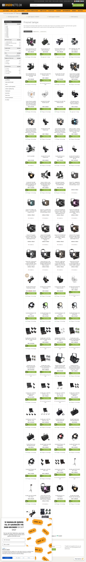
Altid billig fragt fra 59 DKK (13, 16)
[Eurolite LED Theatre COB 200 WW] (60, 305)
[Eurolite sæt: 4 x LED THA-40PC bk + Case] (30, 411)
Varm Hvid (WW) (9, 45)
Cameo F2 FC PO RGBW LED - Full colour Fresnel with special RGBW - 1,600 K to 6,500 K (59, 236)
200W (7, 31)
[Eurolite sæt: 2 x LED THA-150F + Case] (45, 462)
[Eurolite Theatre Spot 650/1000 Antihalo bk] (74, 411)
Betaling (61, 1)
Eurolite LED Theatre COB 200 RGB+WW (45, 313)
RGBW (7, 44)
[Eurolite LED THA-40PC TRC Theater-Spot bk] (60, 94)
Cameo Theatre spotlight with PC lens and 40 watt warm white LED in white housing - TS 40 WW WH (31, 103)
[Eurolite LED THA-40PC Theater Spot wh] (45, 94)
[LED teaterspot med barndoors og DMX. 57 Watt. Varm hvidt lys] (74, 94)
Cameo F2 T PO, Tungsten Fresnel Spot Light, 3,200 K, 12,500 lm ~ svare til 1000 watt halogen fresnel (74, 236)
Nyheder (8, 60)
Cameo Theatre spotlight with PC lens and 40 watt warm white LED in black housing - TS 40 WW (75, 75)
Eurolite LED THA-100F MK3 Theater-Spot (45, 287)
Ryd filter (18, 24)
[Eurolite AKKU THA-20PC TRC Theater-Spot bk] (60, 66)
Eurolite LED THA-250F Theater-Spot (45, 157)
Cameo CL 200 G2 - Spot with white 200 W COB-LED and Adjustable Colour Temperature (45, 184)
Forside (46, 1)
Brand (50, 1)
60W (7, 27)
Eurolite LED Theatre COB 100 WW (74, 445)
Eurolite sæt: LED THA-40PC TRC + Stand (30, 496)
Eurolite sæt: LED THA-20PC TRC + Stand (74, 470)
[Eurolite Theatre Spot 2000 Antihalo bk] (45, 436)
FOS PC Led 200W (30, 156)
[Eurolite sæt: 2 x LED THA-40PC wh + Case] (60, 385)
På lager (7, 63)
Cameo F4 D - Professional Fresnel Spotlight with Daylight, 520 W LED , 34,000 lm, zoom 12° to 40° (30, 263)
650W (7, 35)
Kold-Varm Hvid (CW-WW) (11, 43)
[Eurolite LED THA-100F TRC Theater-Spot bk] (60, 279)
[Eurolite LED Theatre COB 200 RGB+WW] (45, 305)
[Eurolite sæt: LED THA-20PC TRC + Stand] (74, 462)
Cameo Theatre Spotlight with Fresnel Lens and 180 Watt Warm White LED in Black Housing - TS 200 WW (60, 130)
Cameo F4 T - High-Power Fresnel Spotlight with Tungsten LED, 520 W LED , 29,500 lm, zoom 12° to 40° (60, 263)
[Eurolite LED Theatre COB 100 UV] (30, 305)
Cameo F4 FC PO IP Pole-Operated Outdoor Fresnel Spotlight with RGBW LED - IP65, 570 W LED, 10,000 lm (45, 497)
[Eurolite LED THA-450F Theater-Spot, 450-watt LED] (74, 488)
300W (7, 33)
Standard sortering (28, 31)
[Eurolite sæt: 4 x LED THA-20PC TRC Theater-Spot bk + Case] (45, 330)
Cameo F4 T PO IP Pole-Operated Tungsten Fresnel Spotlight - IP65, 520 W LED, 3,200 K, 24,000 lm (74, 263)
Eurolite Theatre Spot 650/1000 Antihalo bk (74, 420)
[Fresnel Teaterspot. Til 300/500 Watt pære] (45, 41)
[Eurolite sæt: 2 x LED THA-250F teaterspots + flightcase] (30, 385)
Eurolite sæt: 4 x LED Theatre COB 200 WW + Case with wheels (31, 367)
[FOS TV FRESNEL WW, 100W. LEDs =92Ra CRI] (74, 41)
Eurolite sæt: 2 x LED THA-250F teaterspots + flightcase (31, 394)
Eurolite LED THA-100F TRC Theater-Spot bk (60, 287)
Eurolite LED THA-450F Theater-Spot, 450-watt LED (74, 496)
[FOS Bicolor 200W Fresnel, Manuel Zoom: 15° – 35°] (60, 41)
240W (7, 32)
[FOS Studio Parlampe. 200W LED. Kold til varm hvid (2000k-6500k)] (60, 175)
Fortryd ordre (67, 1)
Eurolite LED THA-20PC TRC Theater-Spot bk (45, 74)
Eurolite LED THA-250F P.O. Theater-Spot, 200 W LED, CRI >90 (74, 157)
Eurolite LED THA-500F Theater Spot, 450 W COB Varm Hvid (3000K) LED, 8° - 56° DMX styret (31, 184)
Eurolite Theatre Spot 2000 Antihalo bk (45, 445)
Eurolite (7, 70)
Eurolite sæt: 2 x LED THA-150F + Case (45, 470)
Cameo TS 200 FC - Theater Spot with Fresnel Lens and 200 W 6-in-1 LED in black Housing (74, 130)
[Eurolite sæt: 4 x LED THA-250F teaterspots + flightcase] (74, 385)
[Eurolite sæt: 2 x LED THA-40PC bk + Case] (45, 385)
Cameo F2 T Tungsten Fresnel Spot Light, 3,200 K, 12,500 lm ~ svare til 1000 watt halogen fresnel (31, 236)
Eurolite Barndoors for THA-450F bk (59, 496)
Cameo (7, 68)
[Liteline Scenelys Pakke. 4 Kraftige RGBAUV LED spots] (45, 513)
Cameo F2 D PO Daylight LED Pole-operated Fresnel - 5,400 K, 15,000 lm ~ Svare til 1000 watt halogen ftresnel (45, 237)
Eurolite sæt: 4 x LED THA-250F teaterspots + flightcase (74, 394)
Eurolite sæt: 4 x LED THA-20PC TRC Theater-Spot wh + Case (60, 339)
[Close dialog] (50, 520)
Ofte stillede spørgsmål (39, 1)
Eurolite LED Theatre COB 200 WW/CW (74, 313)
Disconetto (11, 13)
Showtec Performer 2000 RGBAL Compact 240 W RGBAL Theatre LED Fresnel (60, 367)
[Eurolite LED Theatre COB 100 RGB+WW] (60, 436)
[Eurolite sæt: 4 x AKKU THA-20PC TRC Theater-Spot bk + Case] (30, 330)
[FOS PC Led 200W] (30, 148)
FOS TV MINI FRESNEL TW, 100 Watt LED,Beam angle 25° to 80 (31, 75)
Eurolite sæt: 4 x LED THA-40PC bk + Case (31, 420)
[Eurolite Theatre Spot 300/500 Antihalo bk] (60, 411)
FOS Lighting (8, 71)
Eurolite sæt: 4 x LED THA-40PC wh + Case (45, 420)
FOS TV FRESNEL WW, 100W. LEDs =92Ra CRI (74, 49)
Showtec (8, 73)
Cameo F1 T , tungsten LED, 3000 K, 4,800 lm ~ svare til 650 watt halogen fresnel (45, 211)
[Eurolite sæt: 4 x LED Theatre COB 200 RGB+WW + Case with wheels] (74, 330)
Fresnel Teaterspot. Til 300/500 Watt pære (45, 49)
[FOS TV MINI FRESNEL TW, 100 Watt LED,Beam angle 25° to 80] (30, 66)
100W (7, 28)
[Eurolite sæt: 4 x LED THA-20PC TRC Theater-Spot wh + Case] (60, 330)
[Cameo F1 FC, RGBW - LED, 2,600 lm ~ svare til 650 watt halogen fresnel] (30, 202)
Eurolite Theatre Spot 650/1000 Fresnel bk (31, 445)
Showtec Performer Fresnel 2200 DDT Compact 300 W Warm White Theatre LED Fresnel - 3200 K (74, 367)
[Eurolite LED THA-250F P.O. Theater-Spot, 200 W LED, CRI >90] (74, 148)
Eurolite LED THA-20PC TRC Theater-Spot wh (74, 287)
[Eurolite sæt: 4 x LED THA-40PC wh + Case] (45, 411)
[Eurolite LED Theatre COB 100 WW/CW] (30, 462)
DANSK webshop (74, 16)
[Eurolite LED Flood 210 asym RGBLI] (60, 148)
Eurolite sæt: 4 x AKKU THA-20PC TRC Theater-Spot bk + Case (30, 339)
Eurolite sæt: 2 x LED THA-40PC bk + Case (45, 393)
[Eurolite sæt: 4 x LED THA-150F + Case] (60, 462)
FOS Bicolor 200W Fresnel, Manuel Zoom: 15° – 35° (60, 49)
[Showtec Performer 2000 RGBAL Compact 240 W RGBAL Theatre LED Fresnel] (60, 358)
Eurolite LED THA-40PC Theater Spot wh (45, 102)
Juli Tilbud (6, 10)
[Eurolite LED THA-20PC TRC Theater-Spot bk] (45, 66)
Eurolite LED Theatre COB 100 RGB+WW (60, 445)
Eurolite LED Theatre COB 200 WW (60, 313)
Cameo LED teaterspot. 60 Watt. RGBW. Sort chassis (31, 49)
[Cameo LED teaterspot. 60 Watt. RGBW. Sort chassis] (30, 41)
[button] (4, 548)
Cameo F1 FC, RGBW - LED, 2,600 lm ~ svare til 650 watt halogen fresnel (30, 211)
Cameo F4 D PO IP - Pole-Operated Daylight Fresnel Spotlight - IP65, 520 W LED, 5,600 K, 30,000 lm (45, 263)
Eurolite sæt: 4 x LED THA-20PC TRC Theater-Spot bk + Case (45, 339)
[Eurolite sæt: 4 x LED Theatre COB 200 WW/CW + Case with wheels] (45, 358)
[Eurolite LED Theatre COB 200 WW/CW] (74, 305)
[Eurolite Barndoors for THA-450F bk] (60, 488)
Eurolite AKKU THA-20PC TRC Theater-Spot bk (60, 74)
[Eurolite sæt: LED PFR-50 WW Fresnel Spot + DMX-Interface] (30, 513)
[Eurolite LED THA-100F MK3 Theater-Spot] (45, 279)
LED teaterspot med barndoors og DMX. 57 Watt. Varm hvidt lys (74, 102)
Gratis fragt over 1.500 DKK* (33, 16)
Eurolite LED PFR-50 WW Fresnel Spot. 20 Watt (31, 287)
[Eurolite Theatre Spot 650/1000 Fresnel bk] (30, 436)
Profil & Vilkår (55, 1)
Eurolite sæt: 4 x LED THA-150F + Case (60, 470)
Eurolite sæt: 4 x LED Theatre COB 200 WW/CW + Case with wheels (45, 367)
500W (7, 34)
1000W (7, 37)
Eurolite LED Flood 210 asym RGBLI (60, 157)
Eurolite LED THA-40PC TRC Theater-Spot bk (60, 102)
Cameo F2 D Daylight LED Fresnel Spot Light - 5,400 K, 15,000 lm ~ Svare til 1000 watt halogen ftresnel (60, 211)
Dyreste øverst (43, 31)
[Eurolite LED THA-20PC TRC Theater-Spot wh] (74, 279)
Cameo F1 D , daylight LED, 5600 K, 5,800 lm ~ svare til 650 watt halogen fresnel (74, 183)
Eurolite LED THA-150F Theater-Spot (45, 129)
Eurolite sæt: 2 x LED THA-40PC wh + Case (60, 393)
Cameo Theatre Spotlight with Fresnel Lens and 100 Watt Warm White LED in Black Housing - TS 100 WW (30, 130)
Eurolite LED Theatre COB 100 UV (31, 313)
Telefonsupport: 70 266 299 (53, 16)
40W (7, 26)
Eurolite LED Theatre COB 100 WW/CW (31, 470)
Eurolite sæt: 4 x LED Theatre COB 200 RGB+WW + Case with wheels (74, 339)
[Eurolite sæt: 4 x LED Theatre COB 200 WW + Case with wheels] (30, 358)
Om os (72, 1)
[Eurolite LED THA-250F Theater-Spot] (45, 148)
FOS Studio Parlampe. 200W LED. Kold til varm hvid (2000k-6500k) (60, 183)
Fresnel (7, 50)
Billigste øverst (36, 31)
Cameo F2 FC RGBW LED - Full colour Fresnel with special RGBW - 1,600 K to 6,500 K (74, 211)
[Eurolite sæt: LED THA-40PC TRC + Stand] (30, 488)
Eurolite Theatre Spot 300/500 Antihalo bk (60, 420)
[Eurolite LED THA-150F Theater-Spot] (45, 121)
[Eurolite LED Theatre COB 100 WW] (74, 436)
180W (7, 29)
